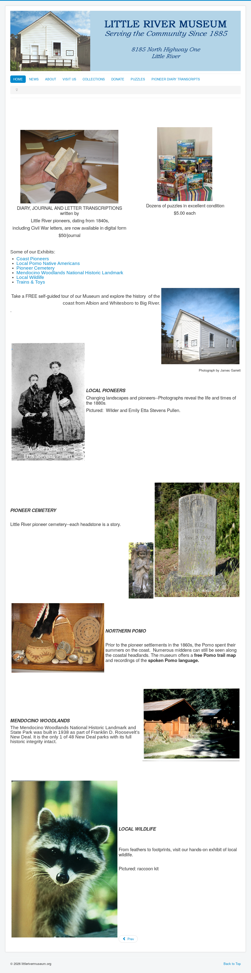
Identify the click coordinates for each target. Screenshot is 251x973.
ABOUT (50, 79)
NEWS (34, 79)
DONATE (117, 79)
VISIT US (69, 79)
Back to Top (232, 963)
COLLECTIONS (94, 79)
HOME (18, 79)
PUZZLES (138, 79)
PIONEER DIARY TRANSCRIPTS (175, 79)
